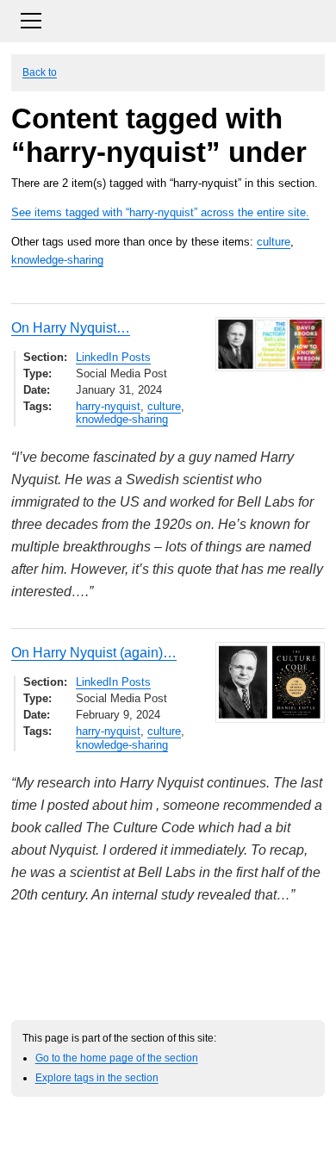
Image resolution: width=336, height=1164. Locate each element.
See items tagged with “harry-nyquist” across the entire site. (160, 212)
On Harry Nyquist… (70, 328)
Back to (39, 72)
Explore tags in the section (97, 1077)
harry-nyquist (108, 406)
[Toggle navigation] (168, 18)
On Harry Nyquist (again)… (94, 652)
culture (273, 241)
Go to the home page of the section (116, 1057)
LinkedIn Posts (113, 357)
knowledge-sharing (57, 259)
